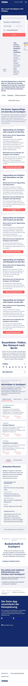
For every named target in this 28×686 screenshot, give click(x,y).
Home (3, 590)
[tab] (6, 399)
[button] (8, 26)
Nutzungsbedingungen (17, 673)
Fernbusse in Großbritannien (11, 591)
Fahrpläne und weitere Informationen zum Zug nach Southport (13, 583)
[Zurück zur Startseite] (4, 2)
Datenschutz (5, 676)
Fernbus (9, 590)
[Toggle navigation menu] (26, 2)
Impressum (4, 673)
